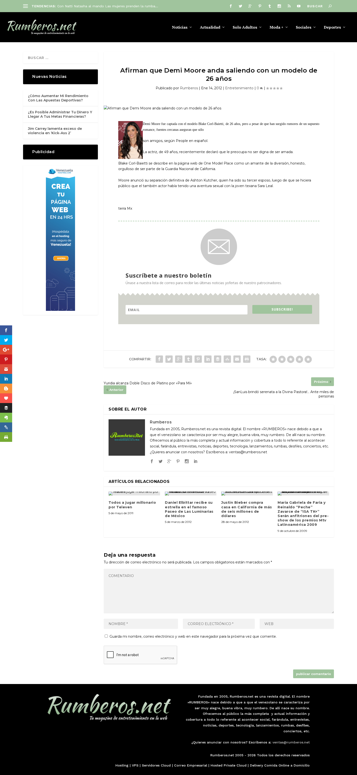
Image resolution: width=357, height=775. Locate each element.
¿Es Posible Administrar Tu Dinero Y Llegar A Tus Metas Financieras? (60, 114)
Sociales (303, 27)
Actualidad (210, 27)
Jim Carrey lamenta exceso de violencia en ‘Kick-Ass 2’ (55, 130)
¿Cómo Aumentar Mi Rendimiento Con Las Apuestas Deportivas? (58, 98)
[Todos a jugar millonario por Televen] (134, 493)
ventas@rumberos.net (291, 742)
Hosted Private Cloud (228, 765)
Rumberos (189, 88)
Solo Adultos (245, 27)
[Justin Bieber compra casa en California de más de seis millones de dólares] (247, 493)
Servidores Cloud (156, 765)
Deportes (332, 27)
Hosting (121, 765)
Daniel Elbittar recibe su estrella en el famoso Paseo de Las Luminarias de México (189, 509)
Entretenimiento (239, 88)
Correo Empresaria (190, 765)
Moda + (276, 27)
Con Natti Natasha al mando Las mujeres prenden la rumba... (107, 6)
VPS (135, 765)
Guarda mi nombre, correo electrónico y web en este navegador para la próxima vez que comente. (193, 636)
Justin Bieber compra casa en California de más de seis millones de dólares (246, 509)
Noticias (179, 27)
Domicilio (302, 765)
